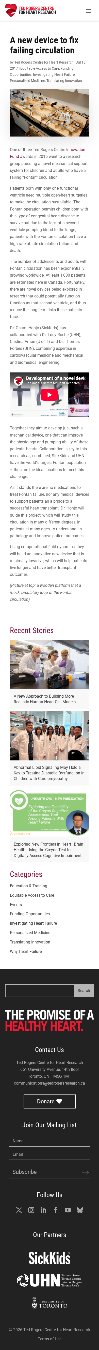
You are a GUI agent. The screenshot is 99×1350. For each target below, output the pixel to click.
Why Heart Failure (26, 951)
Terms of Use (49, 1339)
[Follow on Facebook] (56, 1210)
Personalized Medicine (27, 81)
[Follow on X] (19, 1210)
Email (18, 1154)
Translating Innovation (64, 81)
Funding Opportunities (30, 913)
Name (18, 1140)
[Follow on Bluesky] (80, 1210)
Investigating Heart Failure (54, 74)
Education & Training (28, 885)
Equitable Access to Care (39, 68)
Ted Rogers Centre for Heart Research (44, 62)
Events (16, 904)
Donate (46, 1101)
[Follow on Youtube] (68, 1210)
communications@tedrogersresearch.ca (49, 1083)
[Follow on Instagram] (31, 1210)
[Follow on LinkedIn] (43, 1210)
